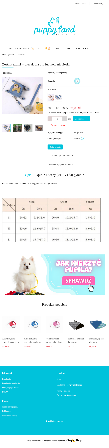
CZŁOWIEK (82, 48)
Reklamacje (6, 411)
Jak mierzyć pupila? (10, 407)
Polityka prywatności (10, 388)
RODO (5, 392)
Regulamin (6, 379)
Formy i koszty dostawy (66, 395)
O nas (59, 379)
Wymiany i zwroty (9, 415)
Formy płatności (63, 391)
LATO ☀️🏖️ (44, 48)
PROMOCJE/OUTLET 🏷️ (21, 48)
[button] (98, 3)
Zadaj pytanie (55, 147)
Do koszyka (80, 119)
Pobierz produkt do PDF (62, 155)
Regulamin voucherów (11, 383)
